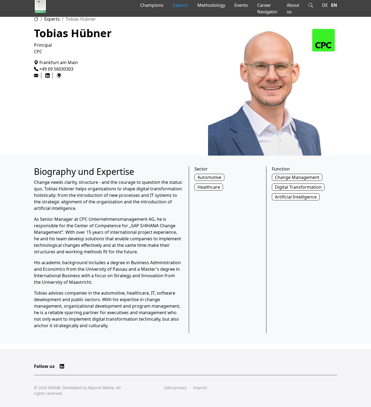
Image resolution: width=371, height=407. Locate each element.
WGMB (54, 387)
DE (325, 5)
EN (334, 5)
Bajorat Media (101, 387)
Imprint (200, 387)
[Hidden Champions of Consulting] (40, 6)
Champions (152, 5)
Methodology (211, 5)
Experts (180, 5)
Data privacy (175, 387)
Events (241, 5)
